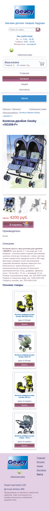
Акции (24, 84)
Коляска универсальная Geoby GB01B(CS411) (24, 315)
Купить (24, 324)
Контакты (24, 89)
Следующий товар (37, 109)
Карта (40, 474)
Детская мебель (10, 112)
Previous (7, 203)
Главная (24, 73)
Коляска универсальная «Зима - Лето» (24, 437)
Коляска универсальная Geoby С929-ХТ (24, 356)
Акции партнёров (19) (15, 485)
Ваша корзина (12, 62)
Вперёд (42, 160)
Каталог (24, 78)
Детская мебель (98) (14, 489)
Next (43, 203)
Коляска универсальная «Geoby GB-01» (24, 396)
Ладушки (7, 109)
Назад (7, 160)
